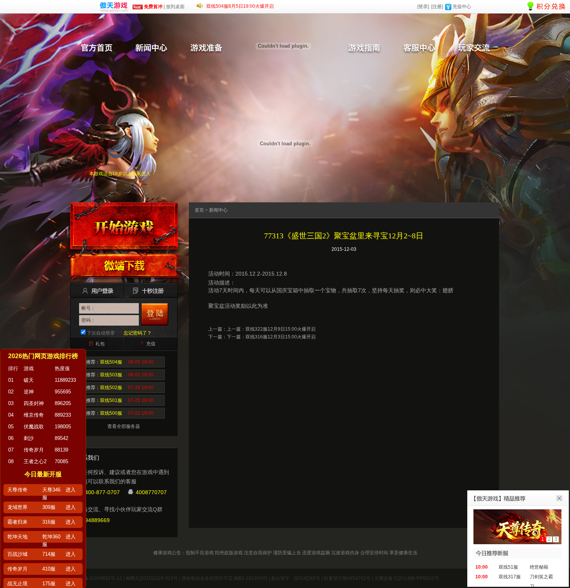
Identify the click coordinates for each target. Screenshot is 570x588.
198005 (63, 426)
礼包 (100, 344)
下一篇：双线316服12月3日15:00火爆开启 (271, 337)
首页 (199, 210)
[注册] (437, 6)
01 (11, 380)
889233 (63, 415)
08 (11, 461)
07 (11, 450)
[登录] (423, 6)
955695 (63, 392)
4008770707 (151, 492)
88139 (61, 450)
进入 (71, 490)
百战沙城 (17, 554)
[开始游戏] (124, 225)
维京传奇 (34, 415)
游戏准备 (206, 48)
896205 (63, 403)
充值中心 (462, 6)
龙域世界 (17, 507)
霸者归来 (17, 522)
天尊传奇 (17, 490)
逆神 (29, 392)
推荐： (120, 362)
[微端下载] (124, 265)
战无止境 (17, 583)
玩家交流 (473, 48)
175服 (48, 583)
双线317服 (510, 576)
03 (11, 403)
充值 (150, 344)
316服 (48, 522)
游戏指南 (363, 48)
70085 (61, 461)
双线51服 (508, 567)
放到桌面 (175, 6)
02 (11, 392)
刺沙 (29, 438)
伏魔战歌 (34, 426)
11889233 (65, 380)
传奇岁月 (34, 450)
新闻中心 (151, 48)
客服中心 (418, 48)
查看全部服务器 (123, 426)
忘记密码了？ (138, 333)
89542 (61, 438)
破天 (29, 380)
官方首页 (96, 48)
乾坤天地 (17, 537)
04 (11, 415)
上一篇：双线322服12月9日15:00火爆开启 (271, 329)
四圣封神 (34, 403)
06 (11, 438)
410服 (48, 569)
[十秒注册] (149, 291)
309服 (48, 507)
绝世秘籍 (539, 567)
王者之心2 (35, 461)
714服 (48, 554)
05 (11, 426)
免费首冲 (152, 6)
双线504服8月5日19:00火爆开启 (240, 6)
